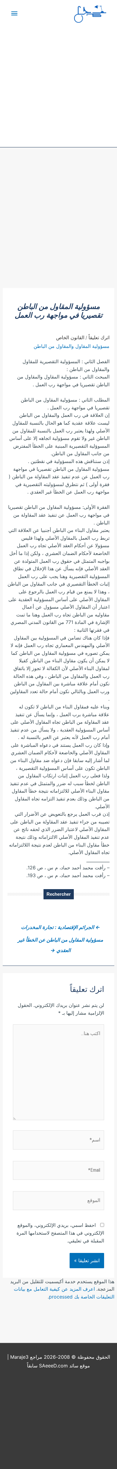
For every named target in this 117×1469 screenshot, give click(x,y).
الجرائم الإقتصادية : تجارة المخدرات (60, 927)
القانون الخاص (70, 337)
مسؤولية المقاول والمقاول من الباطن (72, 346)
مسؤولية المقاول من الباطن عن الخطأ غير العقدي (60, 941)
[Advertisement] (58, 226)
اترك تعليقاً (99, 337)
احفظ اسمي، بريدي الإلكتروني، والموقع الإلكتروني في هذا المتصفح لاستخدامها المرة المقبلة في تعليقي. (60, 1232)
